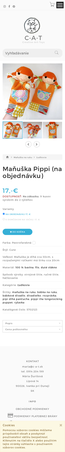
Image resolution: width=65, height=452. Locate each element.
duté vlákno (49, 267)
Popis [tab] (8, 323)
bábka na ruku (47, 292)
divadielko (34, 295)
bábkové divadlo (14, 295)
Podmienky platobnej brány (35, 416)
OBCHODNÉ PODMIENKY (32, 408)
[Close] (60, 425)
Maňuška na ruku (23, 157)
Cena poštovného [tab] (16, 329)
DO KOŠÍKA (18, 232)
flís (37, 267)
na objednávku (18, 214)
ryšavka (19, 302)
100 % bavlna (24, 267)
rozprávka (49, 295)
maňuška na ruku (24, 292)
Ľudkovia (41, 157)
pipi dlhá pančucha (16, 299)
